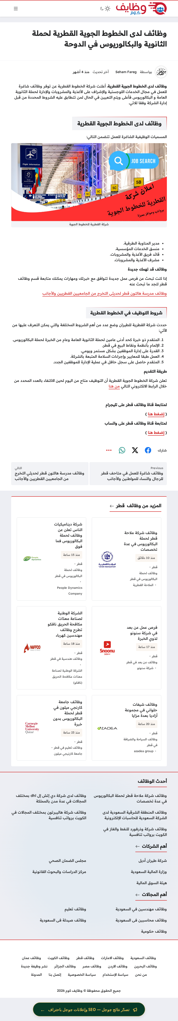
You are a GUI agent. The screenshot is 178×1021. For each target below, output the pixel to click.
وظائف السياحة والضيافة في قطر (140, 742)
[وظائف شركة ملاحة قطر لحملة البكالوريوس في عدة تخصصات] (129, 798)
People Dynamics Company (69, 591)
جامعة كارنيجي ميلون (68, 753)
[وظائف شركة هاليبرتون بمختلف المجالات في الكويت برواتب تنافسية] (48, 815)
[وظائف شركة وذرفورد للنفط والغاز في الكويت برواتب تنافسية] (129, 831)
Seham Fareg (126, 72)
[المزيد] (108, 450)
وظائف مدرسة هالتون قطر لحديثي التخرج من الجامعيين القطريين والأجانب (104, 293)
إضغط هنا (156, 414)
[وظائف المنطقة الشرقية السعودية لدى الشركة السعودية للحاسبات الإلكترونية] (129, 815)
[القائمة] (15, 8)
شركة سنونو (145, 668)
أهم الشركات (154, 846)
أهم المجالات (154, 894)
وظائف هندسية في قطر (66, 658)
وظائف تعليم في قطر (68, 747)
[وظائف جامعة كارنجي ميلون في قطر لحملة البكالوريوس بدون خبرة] (51, 727)
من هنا (114, 386)
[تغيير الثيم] (104, 8)
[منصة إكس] (134, 450)
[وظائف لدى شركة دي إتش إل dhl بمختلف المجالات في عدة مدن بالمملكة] (48, 798)
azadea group (143, 751)
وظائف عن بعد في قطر (141, 662)
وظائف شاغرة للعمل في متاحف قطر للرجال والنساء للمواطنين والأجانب (132, 476)
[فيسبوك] (147, 450)
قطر (120, 505)
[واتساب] (121, 450)
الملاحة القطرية (143, 585)
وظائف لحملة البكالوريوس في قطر (143, 576)
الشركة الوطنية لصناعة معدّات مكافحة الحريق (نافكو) (67, 676)
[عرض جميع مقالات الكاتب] (161, 72)
